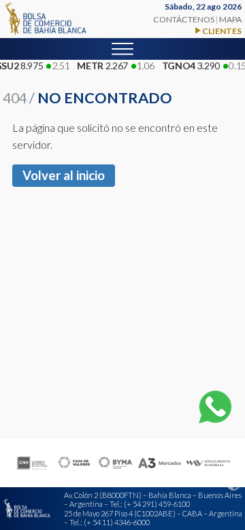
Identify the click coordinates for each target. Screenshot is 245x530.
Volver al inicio (63, 175)
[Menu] (122, 49)
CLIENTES (222, 31)
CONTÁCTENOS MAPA (197, 19)
